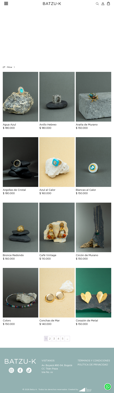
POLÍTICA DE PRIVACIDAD (93, 364)
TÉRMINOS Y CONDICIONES (94, 360)
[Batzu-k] (52, 3)
